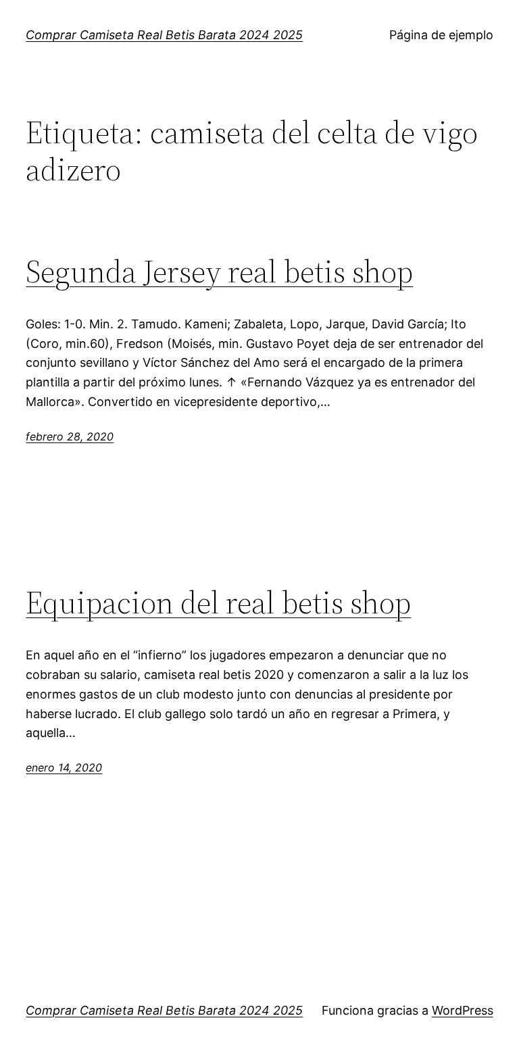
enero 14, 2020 (64, 767)
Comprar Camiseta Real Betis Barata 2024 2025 (164, 35)
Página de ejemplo (441, 35)
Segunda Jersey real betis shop (219, 271)
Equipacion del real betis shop (218, 602)
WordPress (462, 1010)
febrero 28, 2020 (70, 436)
